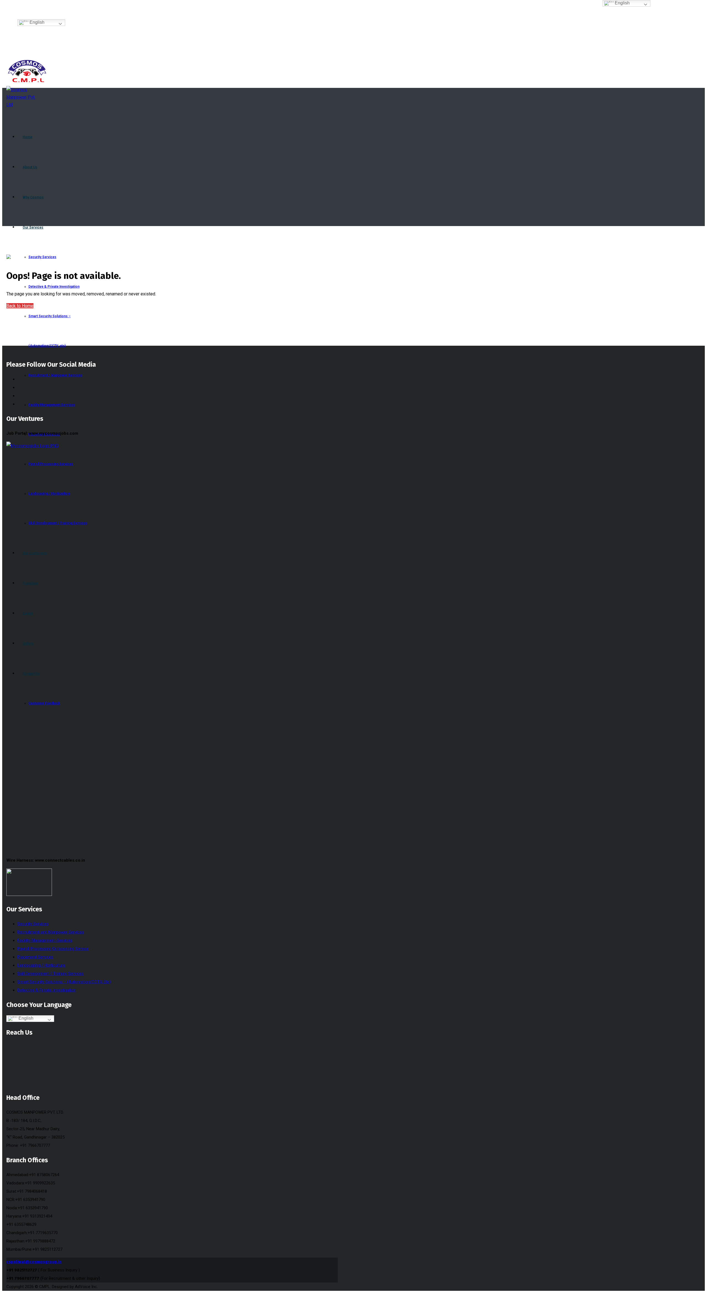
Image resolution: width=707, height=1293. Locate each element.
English (36, 22)
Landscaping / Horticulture (41, 965)
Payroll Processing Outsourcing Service (53, 948)
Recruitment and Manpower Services (50, 932)
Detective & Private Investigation (46, 990)
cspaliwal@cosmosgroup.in (34, 1261)
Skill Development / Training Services (50, 973)
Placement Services (35, 956)
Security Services (33, 923)
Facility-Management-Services (44, 940)
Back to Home (19, 305)
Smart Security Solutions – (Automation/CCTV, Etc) (64, 981)
